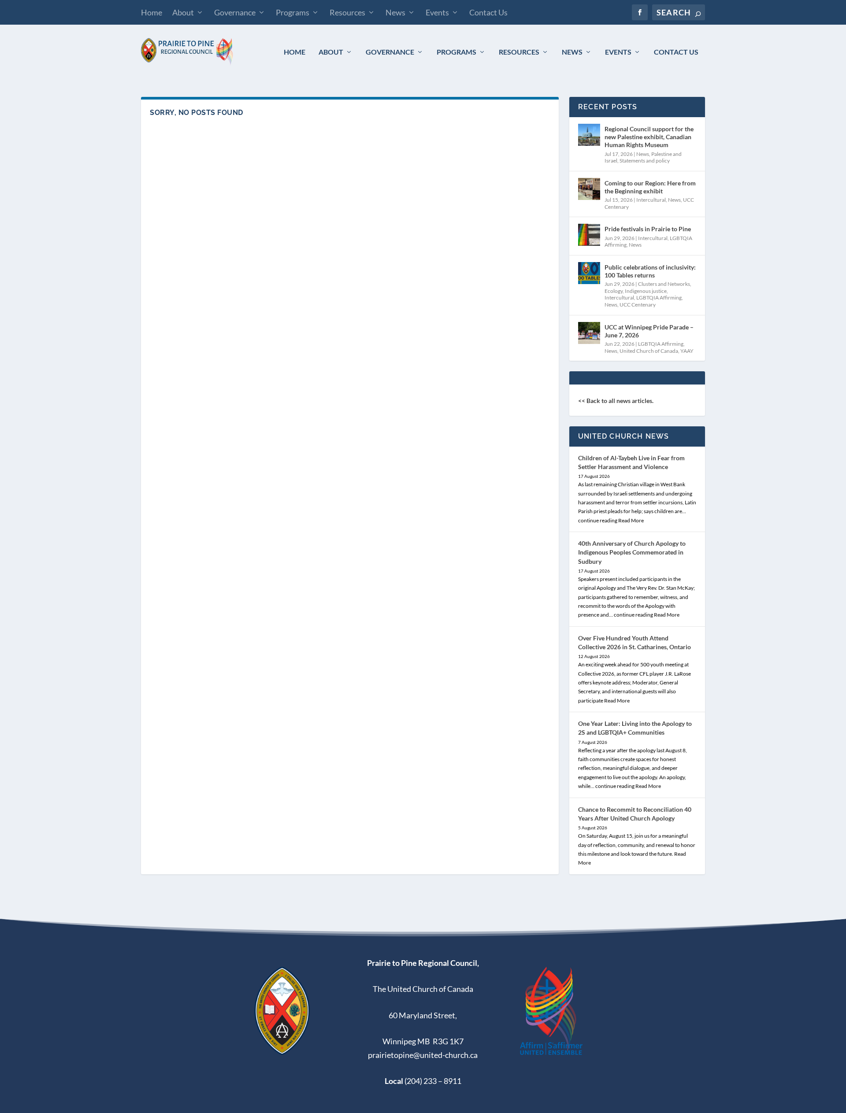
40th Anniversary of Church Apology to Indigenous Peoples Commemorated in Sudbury (632, 552)
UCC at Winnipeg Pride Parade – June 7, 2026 (649, 331)
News (395, 12)
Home (151, 12)
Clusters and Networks (664, 284)
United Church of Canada (649, 351)
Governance (235, 12)
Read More (631, 520)
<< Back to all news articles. (615, 400)
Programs (292, 12)
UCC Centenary (638, 304)
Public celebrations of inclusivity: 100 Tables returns (650, 271)
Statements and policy (645, 160)
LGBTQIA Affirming (659, 297)
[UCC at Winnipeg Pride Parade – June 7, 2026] (589, 333)
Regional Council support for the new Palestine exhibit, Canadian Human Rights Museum (649, 136)
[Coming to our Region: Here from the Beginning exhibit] (589, 189)
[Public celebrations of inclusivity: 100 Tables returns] (589, 273)
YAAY (687, 351)
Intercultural (651, 199)
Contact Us (488, 12)
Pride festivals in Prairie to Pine (648, 229)
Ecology (614, 291)
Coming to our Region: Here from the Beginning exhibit (650, 187)
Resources (347, 12)
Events (437, 12)
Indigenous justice (646, 291)
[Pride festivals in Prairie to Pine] (589, 235)
